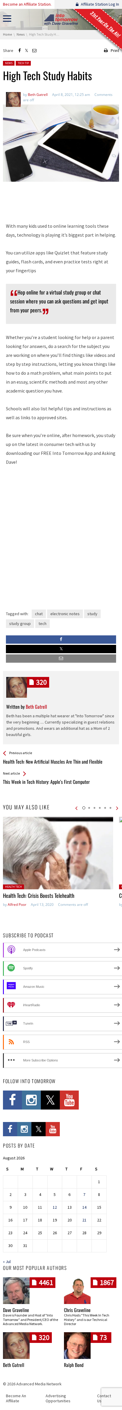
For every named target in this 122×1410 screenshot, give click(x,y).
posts (41, 682)
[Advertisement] (61, 201)
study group (20, 623)
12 (55, 1207)
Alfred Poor (17, 904)
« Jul (7, 1261)
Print (115, 50)
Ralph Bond (74, 1364)
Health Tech (13, 887)
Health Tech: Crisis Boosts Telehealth (38, 895)
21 (84, 1220)
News (8, 63)
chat (39, 613)
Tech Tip (23, 63)
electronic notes (65, 613)
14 (84, 1207)
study (92, 613)
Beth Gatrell (13, 1364)
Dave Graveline (16, 1310)
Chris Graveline (77, 1310)
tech (42, 623)
